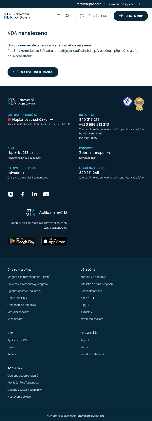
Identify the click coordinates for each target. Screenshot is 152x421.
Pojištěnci (87, 340)
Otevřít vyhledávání (67, 15)
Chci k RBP (134, 16)
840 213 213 (89, 119)
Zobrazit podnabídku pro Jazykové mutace (145, 4)
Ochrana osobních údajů (23, 375)
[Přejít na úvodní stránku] (17, 16)
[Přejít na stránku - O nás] (127, 101)
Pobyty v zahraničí (92, 354)
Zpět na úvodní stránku (32, 72)
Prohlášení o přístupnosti (23, 382)
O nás (11, 347)
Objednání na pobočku (22, 305)
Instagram (11, 194)
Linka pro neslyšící (120, 4)
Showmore (84, 415)
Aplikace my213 (17, 340)
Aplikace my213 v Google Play (22, 241)
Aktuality (86, 312)
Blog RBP (86, 305)
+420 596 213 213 (94, 124)
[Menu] (58, 16)
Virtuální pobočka (89, 4)
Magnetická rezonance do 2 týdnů (29, 277)
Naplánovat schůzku (30, 119)
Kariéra (12, 354)
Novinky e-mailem (92, 319)
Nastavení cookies (19, 396)
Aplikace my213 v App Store (54, 241)
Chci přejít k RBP (18, 298)
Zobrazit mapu (92, 152)
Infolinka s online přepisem (97, 284)
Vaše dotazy (15, 319)
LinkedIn (34, 194)
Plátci (84, 347)
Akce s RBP (88, 298)
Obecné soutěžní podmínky (25, 389)
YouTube (46, 194)
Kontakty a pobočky (93, 277)
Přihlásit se (97, 16)
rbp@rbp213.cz (20, 152)
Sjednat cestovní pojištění (24, 291)
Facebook (22, 194)
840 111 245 (89, 172)
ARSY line (98, 415)
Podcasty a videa (91, 291)
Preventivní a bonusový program (28, 284)
